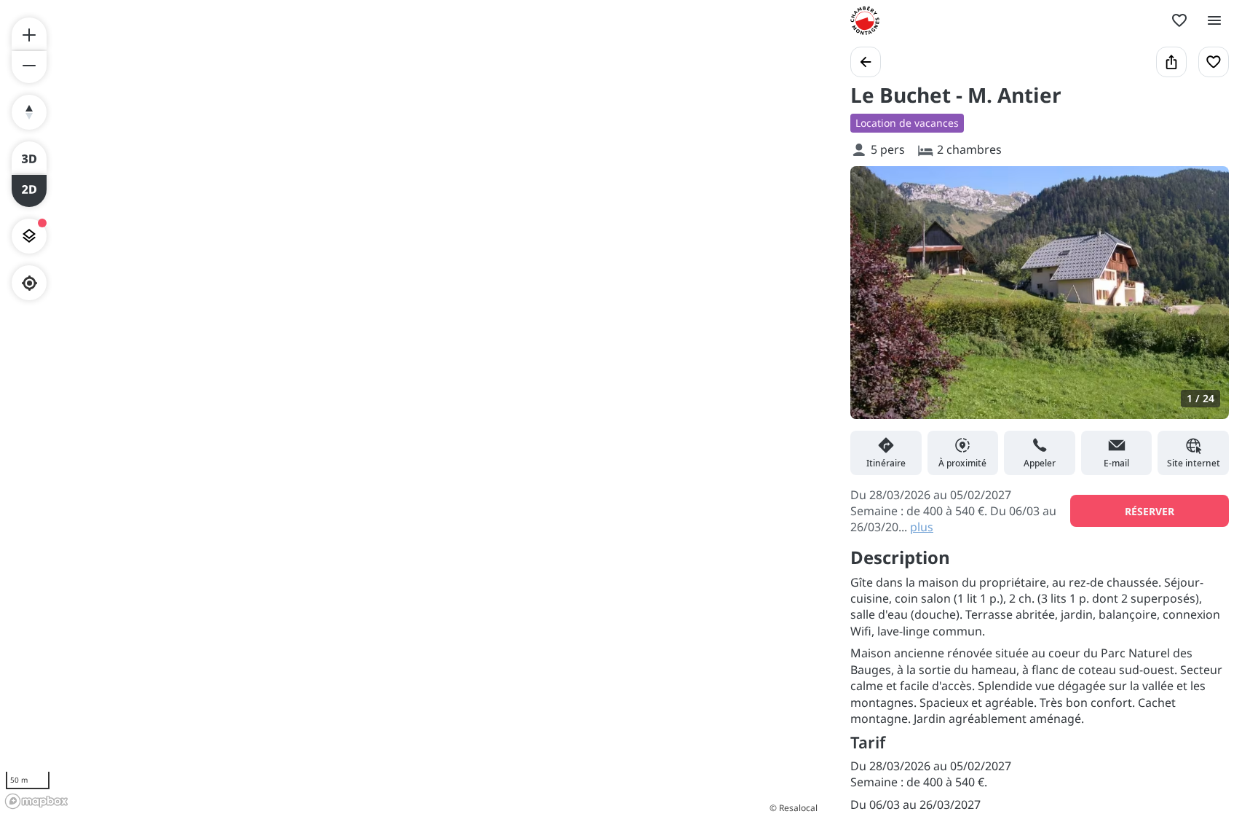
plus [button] (921, 527)
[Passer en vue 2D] (29, 191)
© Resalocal (794, 808)
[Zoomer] (29, 33)
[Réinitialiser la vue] (29, 112)
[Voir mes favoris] (1179, 20)
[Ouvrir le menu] (1214, 20)
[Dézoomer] (29, 67)
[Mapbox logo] (36, 801)
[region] (410, 407)
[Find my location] (29, 283)
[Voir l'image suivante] (1202, 300)
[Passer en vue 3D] (29, 157)
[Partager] (1171, 62)
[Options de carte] (29, 236)
